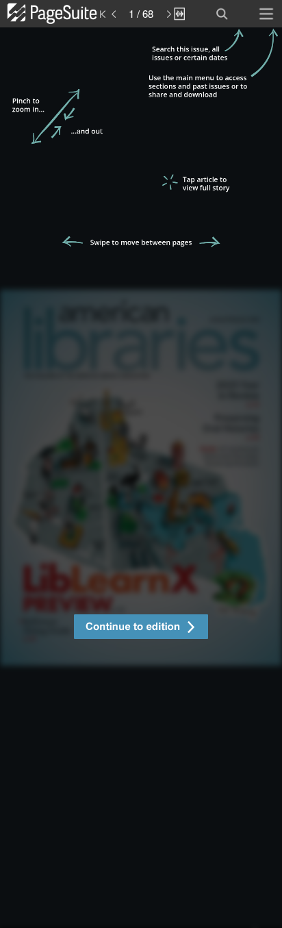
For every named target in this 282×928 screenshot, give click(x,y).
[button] (141, 628)
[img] (141, 477)
